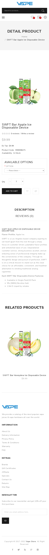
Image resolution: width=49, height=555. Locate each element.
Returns (5, 483)
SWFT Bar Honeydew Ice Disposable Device (24, 375)
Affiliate (5, 472)
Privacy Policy (8, 439)
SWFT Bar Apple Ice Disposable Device (26, 40)
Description (24, 210)
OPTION (9, 166)
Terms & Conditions (10, 442)
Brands (5, 464)
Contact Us (7, 479)
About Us (6, 431)
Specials (5, 476)
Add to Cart (12, 191)
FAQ (4, 450)
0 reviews (15, 133)
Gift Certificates (9, 468)
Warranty (6, 446)
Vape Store (31, 541)
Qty (3, 182)
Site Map (6, 487)
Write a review (27, 133)
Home (24, 36)
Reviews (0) (24, 216)
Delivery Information (11, 435)
